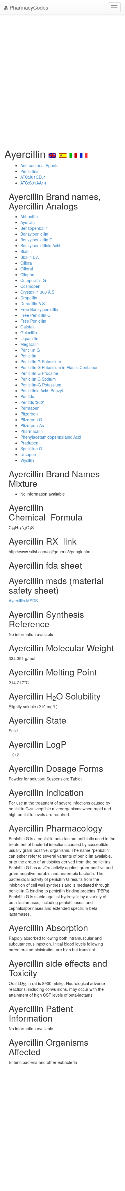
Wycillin (27, 460)
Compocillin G (33, 280)
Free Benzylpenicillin (39, 309)
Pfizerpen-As (32, 425)
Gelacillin (28, 332)
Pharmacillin (31, 431)
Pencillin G (30, 350)
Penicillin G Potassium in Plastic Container (59, 367)
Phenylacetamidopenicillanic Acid (50, 437)
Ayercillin (28, 222)
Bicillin (26, 251)
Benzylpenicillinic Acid (40, 245)
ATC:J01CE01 (33, 177)
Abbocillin (29, 216)
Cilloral (26, 269)
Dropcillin (28, 298)
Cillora (26, 263)
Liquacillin (29, 338)
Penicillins (29, 171)
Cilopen (27, 274)
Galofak (27, 327)
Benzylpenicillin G (36, 240)
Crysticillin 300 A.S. (38, 292)
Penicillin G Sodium (38, 379)
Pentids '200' (32, 402)
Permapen (30, 408)
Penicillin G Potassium (40, 361)
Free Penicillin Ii (34, 321)
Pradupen (29, 443)
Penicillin (28, 356)
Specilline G (31, 448)
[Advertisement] (62, 79)
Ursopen (28, 454)
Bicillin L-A (29, 257)
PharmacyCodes (28, 7)
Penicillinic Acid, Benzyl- (42, 390)
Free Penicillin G (35, 315)
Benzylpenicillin (34, 234)
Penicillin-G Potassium (40, 385)
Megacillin (29, 344)
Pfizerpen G (31, 419)
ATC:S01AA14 (33, 183)
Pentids (27, 396)
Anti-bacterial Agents (39, 165)
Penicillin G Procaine (39, 373)
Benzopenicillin (34, 228)
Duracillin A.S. (33, 303)
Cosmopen (30, 286)
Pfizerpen (29, 414)
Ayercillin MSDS (23, 600)
